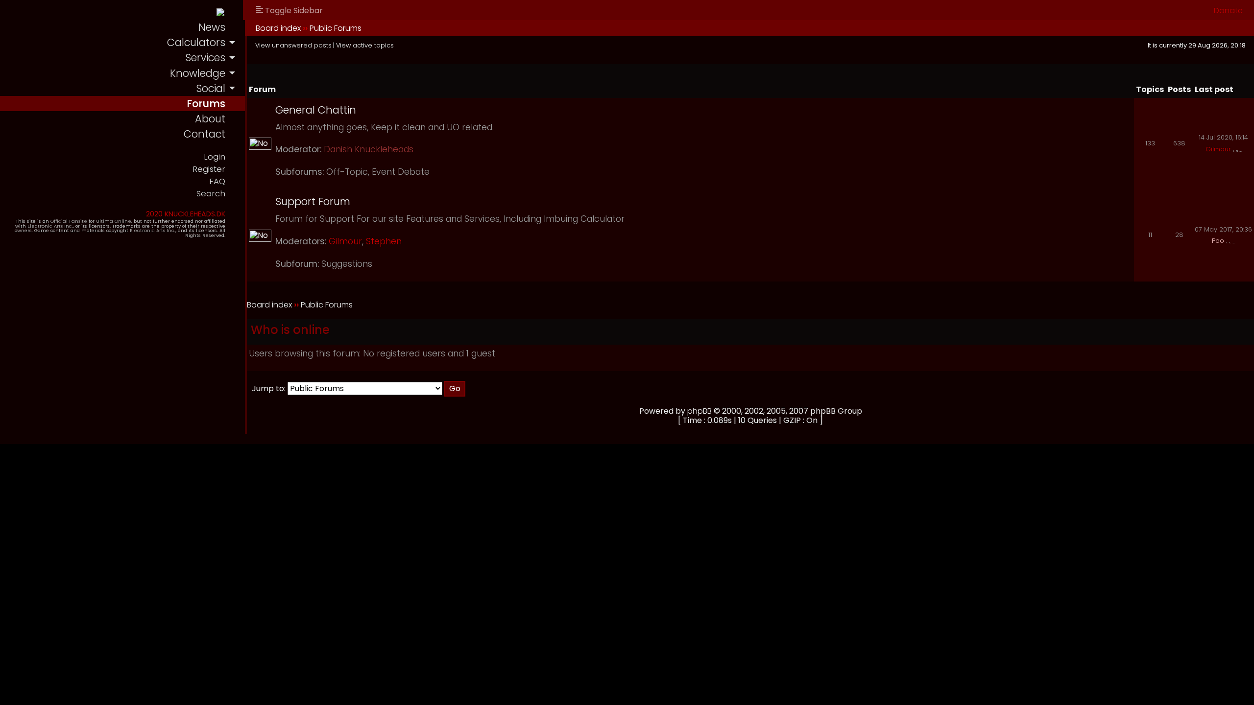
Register (209, 169)
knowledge (197, 73)
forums (206, 103)
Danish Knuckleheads (368, 149)
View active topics (365, 45)
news (211, 27)
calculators (196, 42)
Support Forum (312, 201)
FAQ (217, 181)
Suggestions (346, 264)
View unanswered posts (293, 45)
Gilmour (1218, 149)
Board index (278, 28)
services (205, 57)
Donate (1228, 10)
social (210, 88)
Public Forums (336, 28)
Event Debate (401, 172)
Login (214, 157)
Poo (1218, 240)
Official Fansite (68, 221)
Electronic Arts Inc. (50, 226)
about (210, 119)
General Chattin (315, 110)
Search (210, 193)
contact (204, 134)
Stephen (384, 241)
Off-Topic (347, 172)
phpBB (699, 411)
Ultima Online (113, 221)
